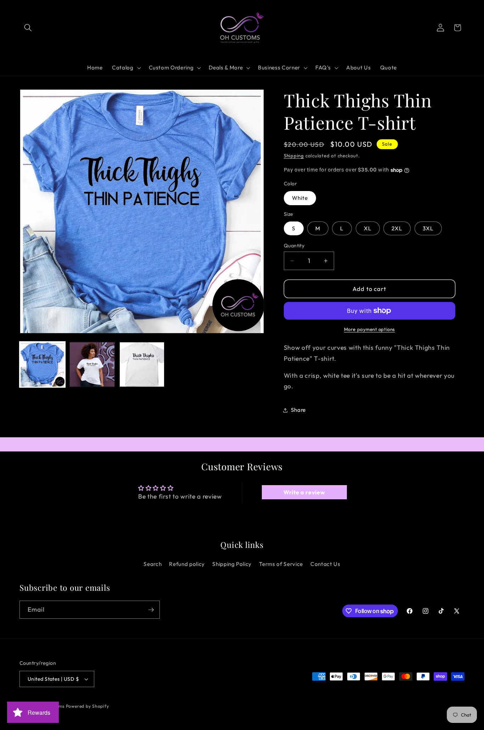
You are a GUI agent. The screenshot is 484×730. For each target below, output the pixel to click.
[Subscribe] (150, 610)
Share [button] (298, 409)
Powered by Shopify (87, 706)
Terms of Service (281, 564)
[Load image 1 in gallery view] (42, 364)
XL (368, 228)
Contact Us (325, 564)
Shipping (294, 155)
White (300, 198)
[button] (27, 27)
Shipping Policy (232, 564)
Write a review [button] (304, 492)
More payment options (369, 329)
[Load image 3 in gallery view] (142, 364)
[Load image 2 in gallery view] (92, 364)
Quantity (294, 245)
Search (152, 564)
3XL (428, 228)
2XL (397, 228)
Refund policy (187, 564)
